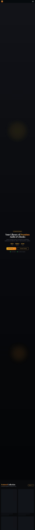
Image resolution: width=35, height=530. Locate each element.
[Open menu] (33, 1)
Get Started (10, 248)
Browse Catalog (23, 248)
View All (30, 485)
